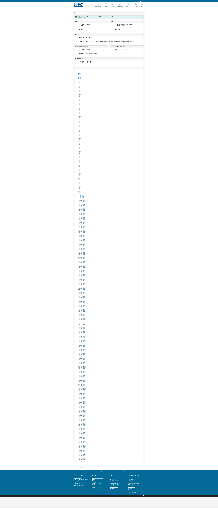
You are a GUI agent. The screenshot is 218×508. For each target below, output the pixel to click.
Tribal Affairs (112, 488)
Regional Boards (123, 501)
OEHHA (114, 504)
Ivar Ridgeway (88, 49)
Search (142, 6)
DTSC (111, 504)
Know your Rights (96, 482)
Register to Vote (77, 483)
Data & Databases (113, 479)
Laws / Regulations (131, 487)
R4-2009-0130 (82, 199)
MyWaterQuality (113, 485)
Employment (130, 480)
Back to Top (76, 495)
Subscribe (137, 1)
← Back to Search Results (80, 12)
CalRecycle (106, 504)
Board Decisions (120, 6)
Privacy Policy (91, 495)
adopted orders (89, 8)
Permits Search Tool (131, 12)
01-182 (79, 70)
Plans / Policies (131, 489)
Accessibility (98, 495)
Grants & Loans (131, 484)
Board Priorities (131, 485)
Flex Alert (76, 482)
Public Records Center (132, 492)
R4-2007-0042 (81, 195)
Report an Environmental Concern (81, 479)
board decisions (81, 8)
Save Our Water (77, 480)
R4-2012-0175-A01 (82, 324)
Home (75, 8)
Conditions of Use (83, 495)
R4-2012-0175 (82, 200)
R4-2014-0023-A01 (82, 339)
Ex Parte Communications (98, 478)
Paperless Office (131, 491)
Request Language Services (115, 483)
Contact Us (132, 1)
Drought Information (114, 480)
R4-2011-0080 (81, 196)
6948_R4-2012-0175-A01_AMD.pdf (120, 49)
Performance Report (114, 487)
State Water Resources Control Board (111, 501)
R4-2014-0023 (82, 337)
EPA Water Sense (77, 478)
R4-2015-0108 (82, 327)
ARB (104, 504)
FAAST (111, 481)
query (95, 8)
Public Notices (128, 6)
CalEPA (102, 504)
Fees (94, 479)
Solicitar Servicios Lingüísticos (116, 484)
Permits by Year (140, 12)
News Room (112, 6)
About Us (128, 1)
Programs (106, 6)
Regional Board (98, 6)
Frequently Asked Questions (133, 483)
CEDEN (111, 478)
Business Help (95, 484)
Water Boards (135, 6)
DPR (109, 504)
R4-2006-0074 (81, 193)
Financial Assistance (97, 483)
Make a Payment (96, 480)
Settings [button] (142, 1)
